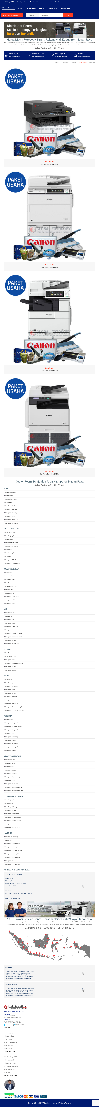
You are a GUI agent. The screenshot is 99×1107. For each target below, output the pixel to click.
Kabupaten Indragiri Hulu (12, 643)
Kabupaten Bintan (10, 659)
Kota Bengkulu (9, 719)
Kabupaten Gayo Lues (11, 523)
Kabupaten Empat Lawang (12, 777)
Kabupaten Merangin (11, 696)
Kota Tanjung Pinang (11, 656)
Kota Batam (8, 653)
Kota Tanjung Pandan (11, 800)
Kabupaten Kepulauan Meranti (13, 637)
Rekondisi (92, 62)
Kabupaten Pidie (10, 516)
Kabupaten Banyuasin (11, 773)
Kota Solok (8, 572)
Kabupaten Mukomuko (11, 743)
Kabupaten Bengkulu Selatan (13, 723)
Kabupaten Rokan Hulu (11, 623)
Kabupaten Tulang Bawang (12, 864)
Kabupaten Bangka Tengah (13, 820)
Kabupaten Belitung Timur (12, 827)
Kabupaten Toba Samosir (12, 560)
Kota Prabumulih (10, 766)
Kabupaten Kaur (9, 733)
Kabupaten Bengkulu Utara (12, 730)
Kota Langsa (8, 502)
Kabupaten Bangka (10, 810)
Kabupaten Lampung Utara (12, 857)
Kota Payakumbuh (10, 579)
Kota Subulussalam (10, 492)
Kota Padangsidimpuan (11, 546)
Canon (57, 62)
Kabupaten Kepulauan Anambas (14, 663)
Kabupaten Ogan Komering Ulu (14, 790)
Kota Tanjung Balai (10, 536)
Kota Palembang (10, 759)
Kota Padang (9, 589)
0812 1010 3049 (9, 1094)
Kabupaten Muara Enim (11, 783)
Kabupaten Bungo (10, 689)
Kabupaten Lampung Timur (13, 854)
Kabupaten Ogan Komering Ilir (13, 787)
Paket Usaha (83, 62)
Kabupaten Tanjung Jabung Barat (14, 707)
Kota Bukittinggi (9, 593)
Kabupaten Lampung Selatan (13, 847)
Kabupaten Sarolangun (11, 703)
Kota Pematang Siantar (11, 542)
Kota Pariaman (9, 583)
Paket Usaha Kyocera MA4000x (49, 164)
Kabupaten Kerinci (10, 693)
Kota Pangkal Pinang (11, 807)
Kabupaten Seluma (10, 750)
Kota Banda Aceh (10, 506)
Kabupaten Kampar (10, 640)
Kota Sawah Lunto (10, 576)
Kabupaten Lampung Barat (12, 843)
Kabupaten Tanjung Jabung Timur (15, 710)
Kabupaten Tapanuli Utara (12, 563)
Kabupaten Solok (10, 603)
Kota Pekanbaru (9, 612)
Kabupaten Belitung (10, 824)
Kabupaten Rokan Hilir (11, 626)
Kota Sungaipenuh (10, 683)
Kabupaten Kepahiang (11, 736)
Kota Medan (8, 549)
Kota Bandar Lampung (11, 836)
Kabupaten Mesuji (10, 860)
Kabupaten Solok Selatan (12, 600)
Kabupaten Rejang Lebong (12, 747)
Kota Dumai (8, 616)
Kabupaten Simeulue (11, 509)
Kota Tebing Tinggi (10, 532)
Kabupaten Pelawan (10, 630)
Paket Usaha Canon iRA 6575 (49, 267)
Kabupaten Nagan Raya (11, 519)
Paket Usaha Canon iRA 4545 (49, 371)
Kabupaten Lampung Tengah (13, 850)
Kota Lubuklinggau (10, 770)
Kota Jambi (8, 679)
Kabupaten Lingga (10, 666)
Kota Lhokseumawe (11, 499)
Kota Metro (8, 840)
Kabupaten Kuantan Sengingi (13, 633)
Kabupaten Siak (9, 619)
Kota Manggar (9, 803)
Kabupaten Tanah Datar (12, 596)
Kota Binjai (8, 556)
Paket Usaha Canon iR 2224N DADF (49, 474)
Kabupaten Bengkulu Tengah (13, 726)
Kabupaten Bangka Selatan (13, 817)
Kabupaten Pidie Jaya (11, 512)
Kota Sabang (9, 495)
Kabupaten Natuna (10, 670)
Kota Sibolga (9, 539)
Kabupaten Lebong (10, 740)
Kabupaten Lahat (10, 780)
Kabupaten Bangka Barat (12, 813)
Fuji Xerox (65, 62)
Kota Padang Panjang (11, 586)
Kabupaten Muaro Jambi (12, 700)
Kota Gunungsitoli (10, 553)
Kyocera (73, 62)
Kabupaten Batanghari (11, 686)
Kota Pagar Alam (10, 763)
